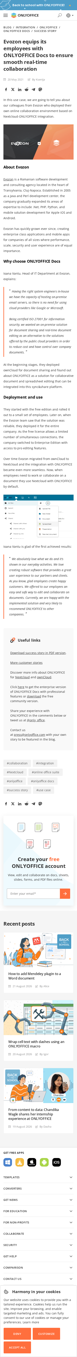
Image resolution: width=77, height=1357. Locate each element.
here (21, 687)
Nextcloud (22, 677)
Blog (7, 27)
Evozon (8, 179)
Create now (65, 894)
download (34, 696)
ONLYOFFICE (48, 27)
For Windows (7, 1162)
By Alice (44, 986)
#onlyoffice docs (42, 781)
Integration (25, 27)
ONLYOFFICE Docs (16, 31)
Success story (45, 31)
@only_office (36, 720)
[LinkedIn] (19, 89)
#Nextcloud (15, 772)
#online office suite (45, 772)
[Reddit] (26, 89)
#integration (45, 763)
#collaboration (17, 763)
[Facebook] (6, 89)
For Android (44, 1162)
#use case (43, 790)
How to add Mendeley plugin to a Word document (34, 976)
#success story (17, 790)
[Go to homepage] (24, 15)
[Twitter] (12, 89)
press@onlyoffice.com (29, 735)
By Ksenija (38, 79)
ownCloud (44, 677)
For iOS (56, 1162)
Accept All (17, 1347)
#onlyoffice (14, 781)
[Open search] (59, 15)
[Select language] (70, 15)
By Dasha (45, 1126)
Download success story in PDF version (38, 653)
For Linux (19, 1162)
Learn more (31, 1322)
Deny (17, 1334)
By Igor (44, 1054)
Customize (46, 1334)
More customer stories (26, 663)
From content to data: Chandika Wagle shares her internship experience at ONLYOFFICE (33, 1114)
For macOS (31, 1162)
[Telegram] (33, 89)
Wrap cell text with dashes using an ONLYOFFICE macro (36, 1044)
